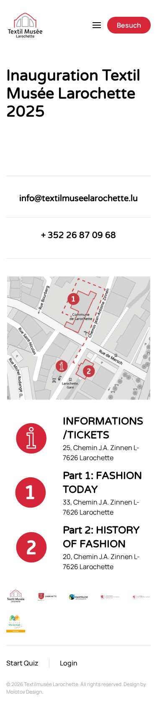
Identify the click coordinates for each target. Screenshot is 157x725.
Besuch (129, 25)
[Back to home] (25, 25)
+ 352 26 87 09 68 (78, 235)
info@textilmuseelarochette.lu (78, 199)
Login (68, 663)
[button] (97, 25)
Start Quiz (22, 663)
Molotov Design (24, 691)
